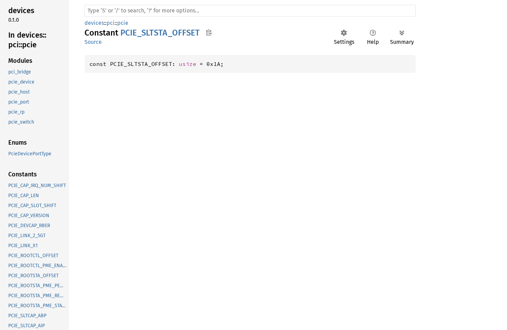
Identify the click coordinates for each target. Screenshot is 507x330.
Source (93, 42)
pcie (122, 23)
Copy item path (209, 32)
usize (187, 63)
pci (111, 23)
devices (94, 23)
